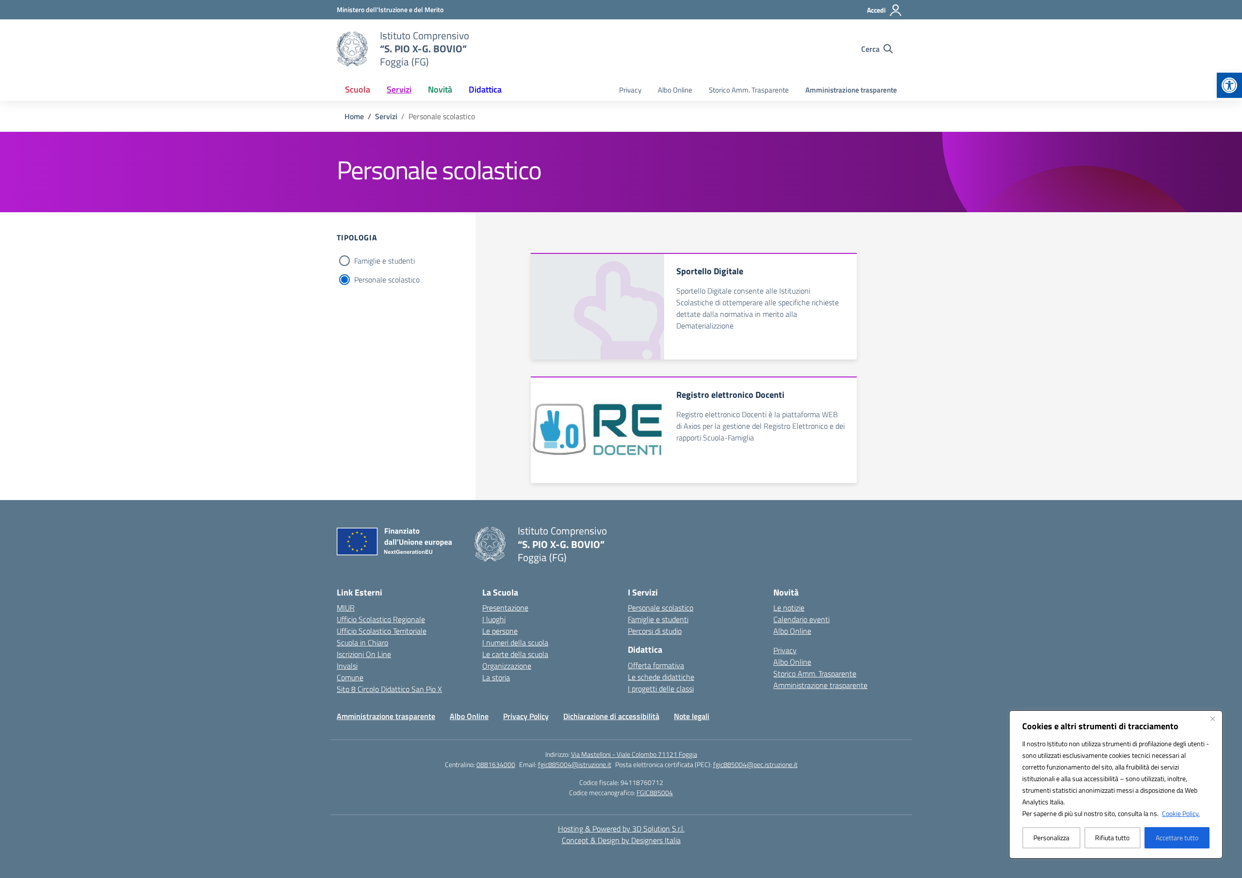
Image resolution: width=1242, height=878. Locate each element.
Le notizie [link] (788, 607)
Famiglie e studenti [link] (658, 619)
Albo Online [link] (675, 89)
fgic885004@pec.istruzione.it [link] (755, 764)
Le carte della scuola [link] (515, 654)
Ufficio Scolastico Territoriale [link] (381, 631)
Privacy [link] (630, 89)
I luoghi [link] (494, 619)
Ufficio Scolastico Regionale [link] (381, 619)
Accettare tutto (1177, 837)
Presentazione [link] (505, 607)
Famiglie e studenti (384, 261)
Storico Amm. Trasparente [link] (749, 89)
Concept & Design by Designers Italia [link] (621, 840)
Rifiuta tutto (1112, 837)
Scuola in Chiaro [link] (362, 642)
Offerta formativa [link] (656, 665)
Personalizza (1051, 837)
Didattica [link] (485, 89)
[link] (1229, 85)
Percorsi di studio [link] (655, 631)
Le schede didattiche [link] (661, 677)
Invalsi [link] (347, 666)
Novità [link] (440, 89)
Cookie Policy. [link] (1181, 813)
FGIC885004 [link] (655, 792)
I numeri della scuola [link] (515, 642)
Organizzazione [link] (506, 666)
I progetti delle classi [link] (661, 688)
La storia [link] (496, 677)
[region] (1116, 784)
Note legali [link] (691, 716)
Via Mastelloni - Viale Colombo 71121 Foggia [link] (634, 754)
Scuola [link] (357, 89)
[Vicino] (1212, 718)
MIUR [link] (346, 607)
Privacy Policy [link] (526, 716)
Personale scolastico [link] (660, 607)
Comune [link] (350, 677)
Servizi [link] (399, 89)
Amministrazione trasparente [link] (851, 89)
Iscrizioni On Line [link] (364, 654)
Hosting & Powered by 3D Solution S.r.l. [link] (621, 828)
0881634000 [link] (495, 764)
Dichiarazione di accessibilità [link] (611, 716)
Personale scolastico (387, 279)
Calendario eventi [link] (801, 619)
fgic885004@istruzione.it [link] (574, 764)
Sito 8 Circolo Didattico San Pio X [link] (389, 689)
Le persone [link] (500, 631)
